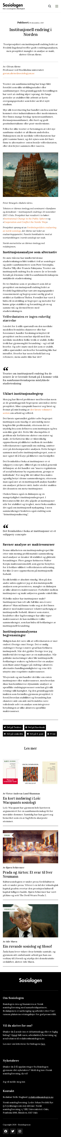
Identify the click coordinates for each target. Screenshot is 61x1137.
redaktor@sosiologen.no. (32, 1038)
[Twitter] (13, 1131)
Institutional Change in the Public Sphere (25, 218)
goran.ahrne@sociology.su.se (18, 73)
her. (43, 1044)
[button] (13, 727)
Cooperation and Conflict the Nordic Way (25, 222)
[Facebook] (6, 1131)
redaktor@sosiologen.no (40, 1097)
